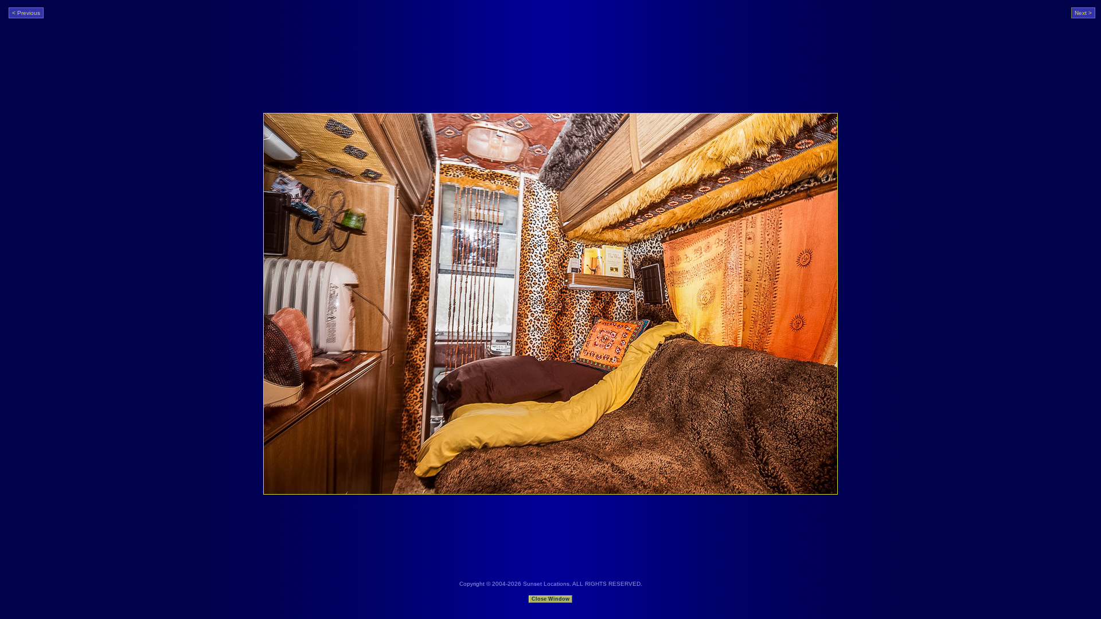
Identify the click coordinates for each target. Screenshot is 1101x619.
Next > (1083, 13)
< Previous (26, 13)
